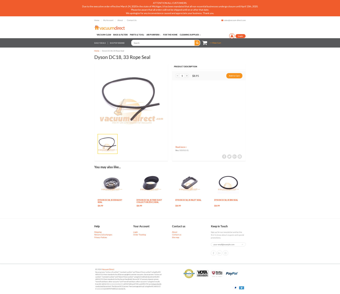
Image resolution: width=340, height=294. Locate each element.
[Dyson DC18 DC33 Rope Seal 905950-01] (131, 99)
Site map (175, 237)
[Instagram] (225, 253)
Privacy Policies (100, 237)
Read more (181, 147)
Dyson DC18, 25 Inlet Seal (188, 200)
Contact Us (132, 20)
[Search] (197, 43)
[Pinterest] (219, 253)
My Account (108, 20)
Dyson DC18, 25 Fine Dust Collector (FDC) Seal (149, 201)
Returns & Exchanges (103, 235)
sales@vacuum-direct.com (235, 20)
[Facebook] (213, 253)
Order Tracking (139, 235)
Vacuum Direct (108, 269)
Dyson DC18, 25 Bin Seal (226, 200)
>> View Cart (215, 43)
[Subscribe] (242, 244)
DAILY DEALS (100, 43)
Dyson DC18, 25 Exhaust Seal (110, 201)
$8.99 (100, 205)
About (120, 20)
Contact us (176, 235)
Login (135, 232)
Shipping (97, 232)
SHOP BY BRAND (117, 43)
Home (96, 20)
